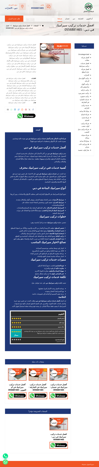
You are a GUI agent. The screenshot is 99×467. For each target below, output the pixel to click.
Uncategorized (83, 54)
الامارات (86, 75)
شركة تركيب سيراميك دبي (20, 98)
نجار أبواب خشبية (83, 150)
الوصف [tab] (38, 130)
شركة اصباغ (85, 114)
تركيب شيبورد (84, 96)
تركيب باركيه (85, 90)
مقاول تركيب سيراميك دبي (20, 100)
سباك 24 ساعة (84, 111)
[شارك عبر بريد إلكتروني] (7, 110)
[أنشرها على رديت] (22, 110)
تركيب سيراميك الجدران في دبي (16, 83)
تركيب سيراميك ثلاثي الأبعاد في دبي (23, 90)
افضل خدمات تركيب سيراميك (16, 102)
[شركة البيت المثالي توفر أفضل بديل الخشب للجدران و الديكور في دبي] (88, 7)
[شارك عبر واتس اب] (11, 110)
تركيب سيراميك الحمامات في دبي (26, 85)
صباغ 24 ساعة (84, 141)
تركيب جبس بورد (83, 93)
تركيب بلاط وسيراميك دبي (25, 81)
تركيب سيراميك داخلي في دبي (24, 95)
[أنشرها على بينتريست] (26, 110)
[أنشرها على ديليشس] (18, 110)
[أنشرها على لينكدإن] (15, 110)
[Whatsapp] (5, 462)
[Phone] (5, 456)
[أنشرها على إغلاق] (29, 110)
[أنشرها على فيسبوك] (33, 110)
